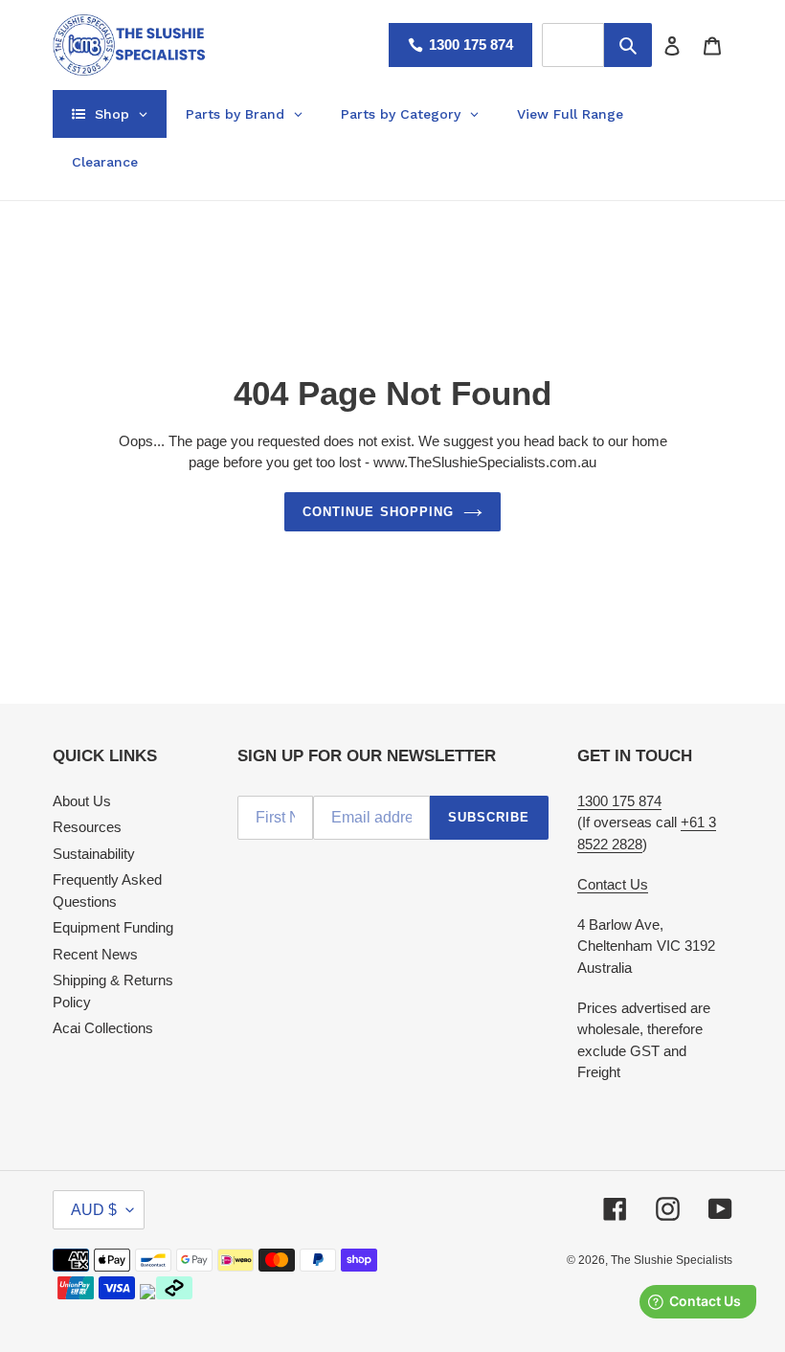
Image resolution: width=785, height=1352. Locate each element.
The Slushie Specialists (671, 1260)
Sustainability (94, 853)
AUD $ (94, 1210)
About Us (82, 801)
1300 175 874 (471, 44)
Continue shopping (378, 512)
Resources (87, 827)
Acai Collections (103, 1028)
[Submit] (628, 45)
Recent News (95, 954)
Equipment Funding (113, 927)
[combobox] (573, 45)
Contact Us (612, 884)
